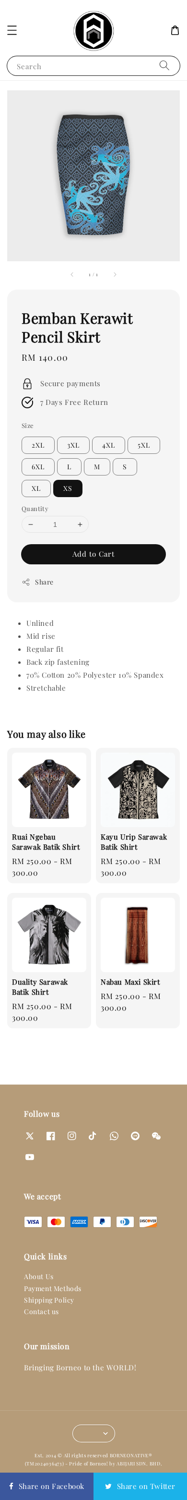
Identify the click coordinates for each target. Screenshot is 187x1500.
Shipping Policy (49, 1300)
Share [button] (44, 581)
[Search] (164, 65)
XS (67, 488)
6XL (38, 466)
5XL (144, 445)
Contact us (41, 1311)
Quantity (35, 508)
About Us (39, 1276)
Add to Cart (93, 554)
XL (36, 488)
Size (28, 425)
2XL (38, 445)
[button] (12, 30)
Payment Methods (53, 1288)
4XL (108, 445)
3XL (73, 445)
